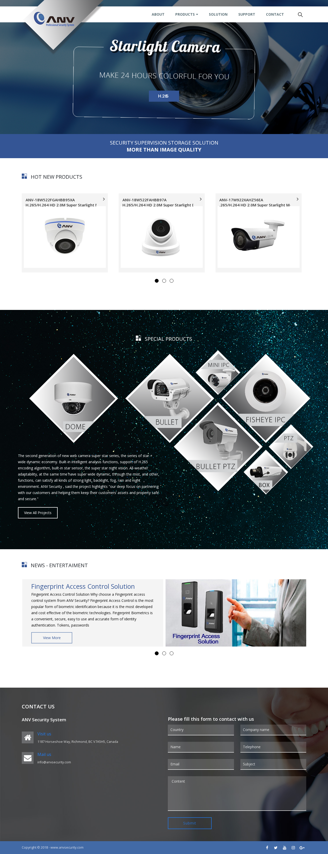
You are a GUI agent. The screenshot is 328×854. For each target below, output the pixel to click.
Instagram (293, 847)
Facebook (267, 847)
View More (52, 637)
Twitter (276, 847)
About (158, 14)
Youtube (284, 847)
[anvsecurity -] (63, 27)
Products (185, 14)
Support (246, 14)
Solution (218, 14)
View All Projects (38, 512)
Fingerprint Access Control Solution (83, 586)
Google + (302, 847)
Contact (275, 14)
